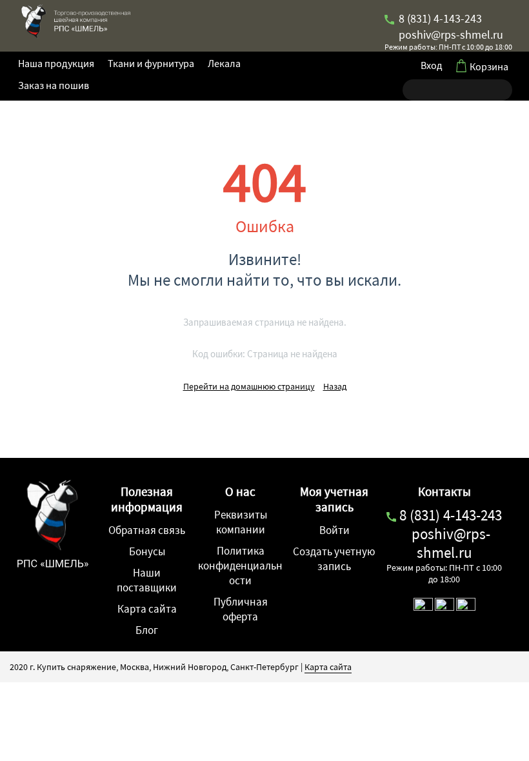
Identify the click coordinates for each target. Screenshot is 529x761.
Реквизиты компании (240, 522)
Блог (146, 630)
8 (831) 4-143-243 (439, 18)
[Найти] (412, 90)
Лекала (224, 63)
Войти (334, 530)
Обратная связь (146, 530)
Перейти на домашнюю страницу (249, 386)
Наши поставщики (147, 580)
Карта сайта (147, 609)
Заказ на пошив (53, 85)
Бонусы (147, 551)
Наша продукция (56, 63)
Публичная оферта (241, 609)
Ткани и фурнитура (151, 63)
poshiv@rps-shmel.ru (449, 34)
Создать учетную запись (334, 558)
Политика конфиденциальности (240, 566)
